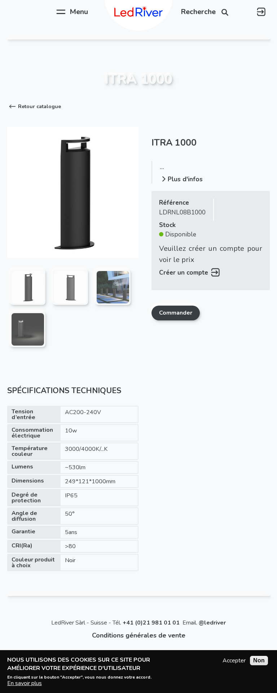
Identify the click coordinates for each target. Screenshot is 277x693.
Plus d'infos (185, 179)
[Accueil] (138, 12)
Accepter (234, 660)
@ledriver (212, 623)
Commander (175, 313)
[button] (34, 106)
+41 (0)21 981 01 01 (151, 623)
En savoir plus (24, 683)
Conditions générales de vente (138, 635)
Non (259, 660)
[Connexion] (261, 12)
